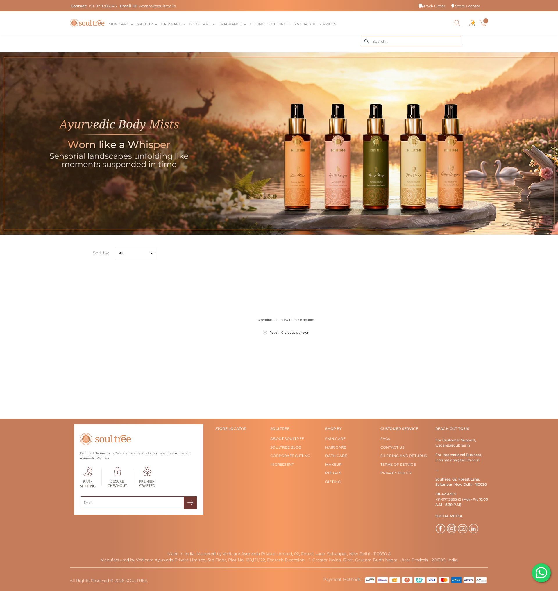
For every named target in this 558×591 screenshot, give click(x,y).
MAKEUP (333, 464)
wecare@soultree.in (157, 5)
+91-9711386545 (102, 5)
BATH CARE (336, 455)
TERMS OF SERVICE (398, 464)
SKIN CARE (335, 438)
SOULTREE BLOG (285, 447)
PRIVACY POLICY (396, 473)
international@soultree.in (457, 460)
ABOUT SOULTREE (287, 438)
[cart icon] (483, 23)
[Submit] (190, 502)
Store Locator (467, 5)
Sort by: (101, 253)
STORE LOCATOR (231, 428)
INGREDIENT (282, 464)
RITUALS (333, 473)
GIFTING (332, 481)
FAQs (385, 438)
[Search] (457, 23)
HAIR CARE (335, 447)
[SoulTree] (87, 23)
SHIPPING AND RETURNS (403, 455)
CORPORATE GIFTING (290, 455)
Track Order (434, 5)
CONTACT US (392, 447)
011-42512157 (445, 494)
